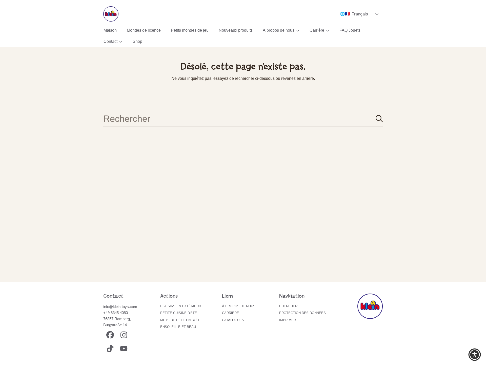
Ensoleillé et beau (178, 327)
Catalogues (233, 320)
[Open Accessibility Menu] (474, 354)
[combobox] (243, 118)
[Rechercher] (379, 118)
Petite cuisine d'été (178, 313)
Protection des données (302, 313)
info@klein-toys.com (120, 306)
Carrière (317, 30)
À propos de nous (279, 30)
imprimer (287, 320)
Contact (111, 41)
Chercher (288, 306)
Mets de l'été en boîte (181, 320)
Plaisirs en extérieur (180, 306)
